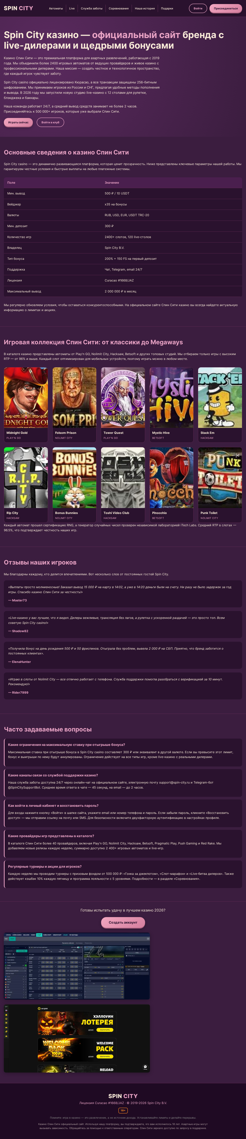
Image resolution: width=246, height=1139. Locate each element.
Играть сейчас (18, 122)
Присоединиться (226, 8)
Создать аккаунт (123, 922)
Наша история (145, 8)
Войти (198, 8)
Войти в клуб (50, 122)
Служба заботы (91, 8)
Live (72, 8)
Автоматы (56, 8)
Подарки (167, 8)
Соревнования (119, 8)
